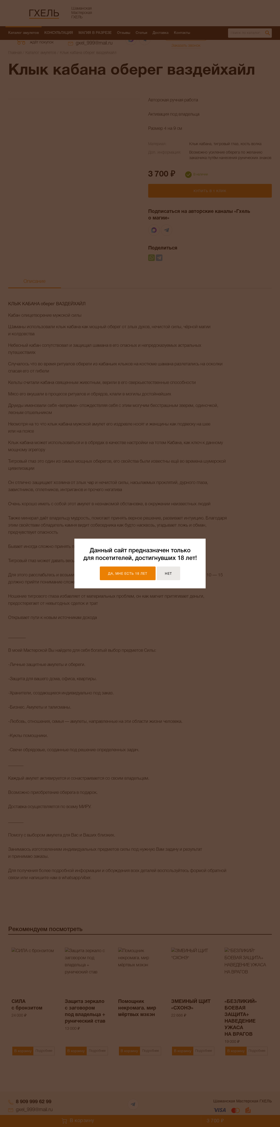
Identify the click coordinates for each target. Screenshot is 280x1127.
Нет (168, 573)
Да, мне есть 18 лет (127, 573)
